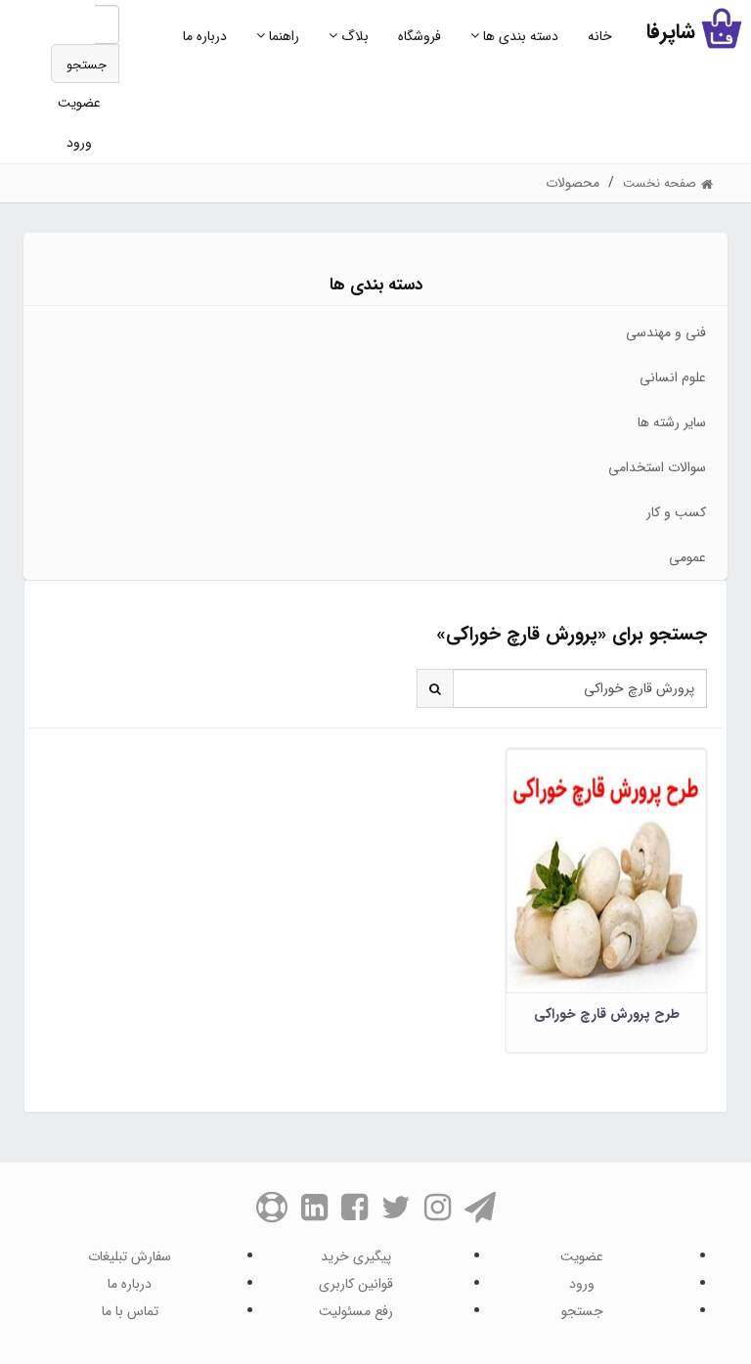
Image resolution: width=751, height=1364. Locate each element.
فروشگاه (419, 36)
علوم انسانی (673, 377)
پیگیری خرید (356, 1256)
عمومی (687, 557)
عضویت (79, 102)
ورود (79, 143)
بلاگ (353, 36)
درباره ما (205, 36)
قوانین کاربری (356, 1284)
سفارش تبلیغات (129, 1256)
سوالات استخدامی (657, 467)
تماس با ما (130, 1311)
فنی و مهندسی (666, 332)
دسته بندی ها (518, 36)
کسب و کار (676, 512)
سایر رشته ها (672, 422)
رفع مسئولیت (356, 1311)
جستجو (86, 65)
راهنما (282, 36)
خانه (600, 36)
